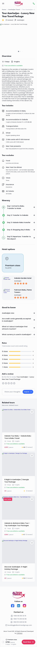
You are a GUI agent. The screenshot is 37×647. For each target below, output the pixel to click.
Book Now (27, 642)
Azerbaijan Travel (14, 9)
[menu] (3, 3)
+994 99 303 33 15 (19, 616)
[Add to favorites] (31, 412)
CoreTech (19, 633)
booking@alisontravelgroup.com (20, 625)
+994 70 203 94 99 (19, 619)
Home (4, 9)
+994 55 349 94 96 (19, 622)
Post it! (26, 392)
